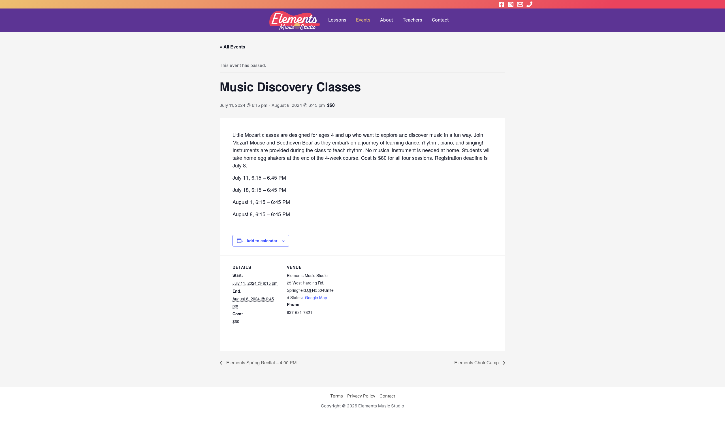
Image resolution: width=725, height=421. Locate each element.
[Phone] (529, 4)
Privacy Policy (361, 396)
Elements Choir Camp (477, 362)
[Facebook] (501, 4)
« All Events (232, 46)
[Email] (520, 4)
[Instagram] (511, 4)
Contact (387, 396)
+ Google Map (314, 297)
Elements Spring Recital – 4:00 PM (261, 362)
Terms (336, 396)
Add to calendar (261, 240)
